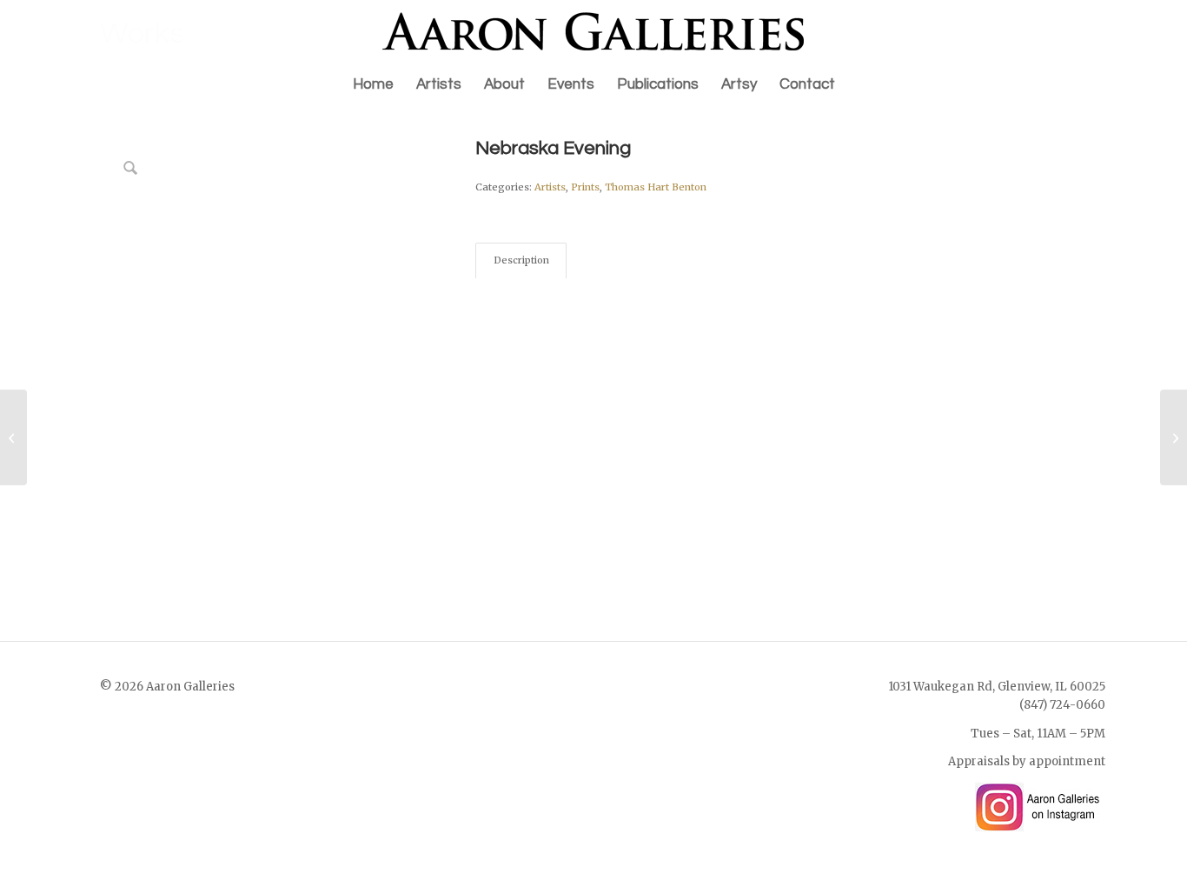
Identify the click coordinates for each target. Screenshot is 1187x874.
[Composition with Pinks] (13, 437)
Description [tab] (521, 260)
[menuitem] (373, 84)
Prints (585, 187)
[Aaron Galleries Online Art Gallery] (593, 31)
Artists (550, 187)
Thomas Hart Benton (655, 187)
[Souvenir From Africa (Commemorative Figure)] (1173, 437)
